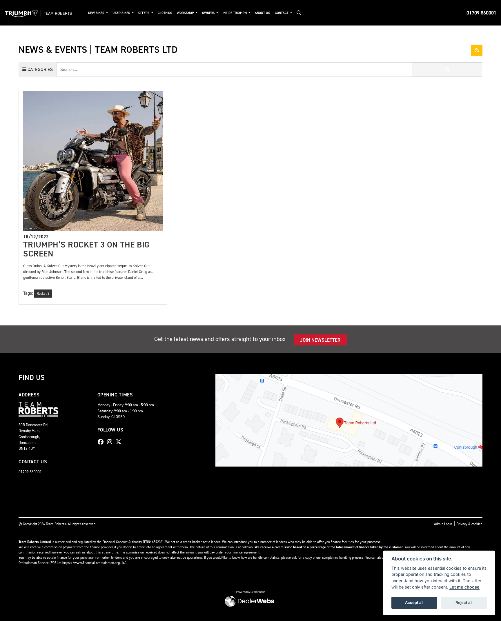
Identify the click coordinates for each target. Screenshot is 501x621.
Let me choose (464, 586)
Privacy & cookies (469, 524)
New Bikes (96, 13)
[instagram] (111, 442)
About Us (262, 13)
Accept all (414, 602)
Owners (209, 13)
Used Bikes (121, 13)
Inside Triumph (235, 13)
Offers (144, 13)
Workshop (186, 13)
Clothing (165, 13)
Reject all (463, 602)
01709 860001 (481, 12)
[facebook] (102, 442)
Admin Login (443, 524)
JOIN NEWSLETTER (320, 340)
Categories (39, 69)
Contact (282, 13)
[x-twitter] (120, 442)
